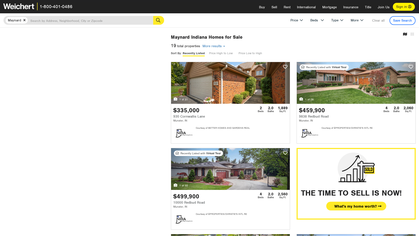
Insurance (350, 7)
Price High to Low (221, 53)
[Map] (405, 34)
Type (334, 20)
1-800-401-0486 (56, 6)
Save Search (402, 20)
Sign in (402, 7)
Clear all (378, 20)
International (306, 7)
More (355, 20)
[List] (412, 34)
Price (294, 20)
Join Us (384, 7)
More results (213, 46)
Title (368, 7)
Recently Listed (194, 53)
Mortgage (329, 7)
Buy (262, 7)
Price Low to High (250, 53)
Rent (287, 7)
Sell (274, 7)
